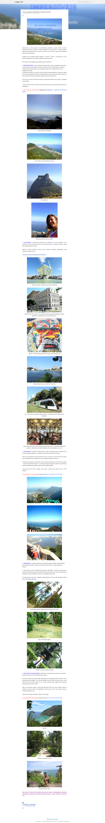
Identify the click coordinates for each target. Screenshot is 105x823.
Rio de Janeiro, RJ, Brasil (30, 805)
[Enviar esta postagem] (23, 803)
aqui (30, 579)
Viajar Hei (19, 2)
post (29, 468)
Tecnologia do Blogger (53, 819)
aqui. (35, 579)
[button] (23, 15)
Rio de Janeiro (32, 804)
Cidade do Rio (25, 804)
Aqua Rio (50, 242)
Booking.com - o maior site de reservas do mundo (53, 474)
